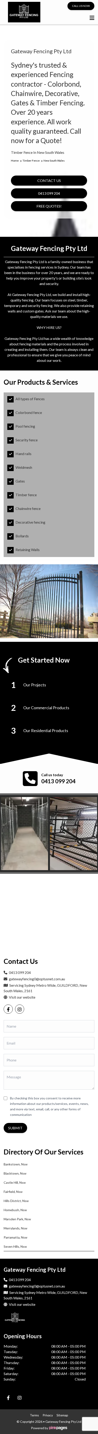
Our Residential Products (45, 730)
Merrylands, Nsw (15, 1228)
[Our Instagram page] (19, 1009)
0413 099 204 (58, 781)
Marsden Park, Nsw (17, 1219)
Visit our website (21, 997)
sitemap (62, 1415)
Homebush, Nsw (15, 1210)
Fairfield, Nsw (13, 1192)
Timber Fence (31, 160)
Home (15, 160)
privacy (48, 1415)
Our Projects (34, 684)
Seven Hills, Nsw (15, 1246)
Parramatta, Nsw (15, 1237)
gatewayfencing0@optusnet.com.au (37, 979)
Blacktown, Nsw (15, 1173)
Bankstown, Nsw (16, 1164)
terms (34, 1415)
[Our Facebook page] (8, 1009)
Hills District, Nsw (16, 1201)
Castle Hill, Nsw (15, 1182)
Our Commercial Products (46, 707)
